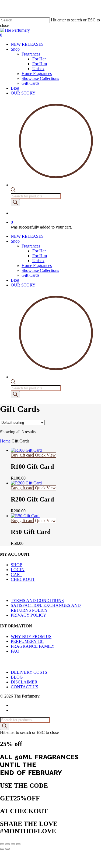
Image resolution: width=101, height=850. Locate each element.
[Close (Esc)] (18, 844)
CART (16, 574)
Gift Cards (30, 275)
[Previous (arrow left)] (2, 849)
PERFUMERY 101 (27, 641)
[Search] (15, 202)
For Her (39, 251)
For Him (39, 255)
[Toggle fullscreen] (7, 844)
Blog (15, 280)
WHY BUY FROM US (31, 636)
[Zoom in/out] (2, 844)
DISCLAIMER (24, 682)
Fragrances (31, 246)
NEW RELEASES (27, 236)
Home (5, 441)
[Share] (13, 844)
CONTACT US (24, 687)
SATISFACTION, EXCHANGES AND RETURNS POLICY (46, 608)
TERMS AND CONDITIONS (37, 600)
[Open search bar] (13, 190)
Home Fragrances (37, 265)
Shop (15, 241)
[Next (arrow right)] (7, 849)
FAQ (15, 651)
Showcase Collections (40, 270)
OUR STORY (23, 285)
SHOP (16, 564)
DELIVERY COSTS (29, 672)
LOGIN (18, 569)
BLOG (17, 677)
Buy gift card (22, 455)
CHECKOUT (23, 579)
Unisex (38, 260)
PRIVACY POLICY (28, 615)
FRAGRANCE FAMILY (33, 646)
